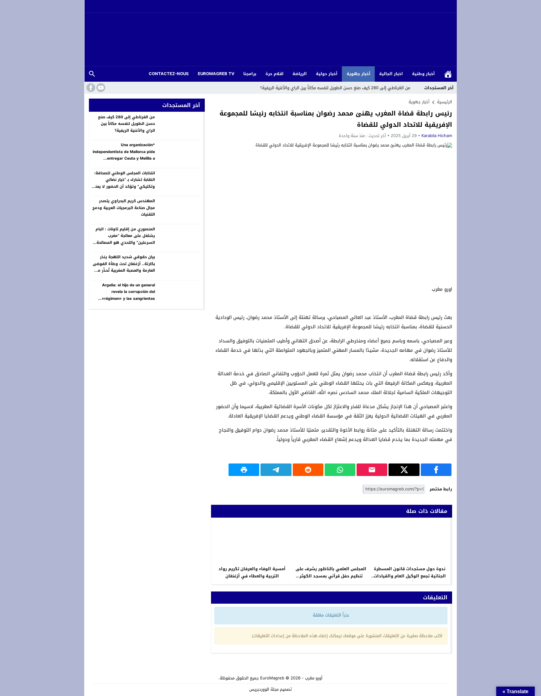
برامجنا (249, 74)
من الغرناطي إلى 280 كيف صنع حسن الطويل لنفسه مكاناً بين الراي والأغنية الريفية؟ (335, 88)
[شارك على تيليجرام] (276, 469)
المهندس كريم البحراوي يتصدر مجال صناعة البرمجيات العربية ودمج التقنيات (123, 207)
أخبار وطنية (423, 74)
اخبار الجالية (391, 74)
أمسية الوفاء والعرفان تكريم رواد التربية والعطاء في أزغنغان (252, 572)
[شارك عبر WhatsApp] (340, 469)
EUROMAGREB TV (216, 74)
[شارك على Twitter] (404, 469)
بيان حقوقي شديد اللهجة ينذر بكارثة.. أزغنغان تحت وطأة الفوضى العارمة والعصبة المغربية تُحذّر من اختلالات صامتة (124, 267)
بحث (92, 74)
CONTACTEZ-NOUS (169, 74)
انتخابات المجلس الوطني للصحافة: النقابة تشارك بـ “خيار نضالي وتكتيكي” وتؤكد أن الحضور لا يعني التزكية (123, 183)
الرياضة (299, 74)
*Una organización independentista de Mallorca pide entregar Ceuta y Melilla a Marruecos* (124, 155)
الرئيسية (448, 74)
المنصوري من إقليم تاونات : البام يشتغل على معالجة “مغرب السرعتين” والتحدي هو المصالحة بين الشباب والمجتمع (125, 239)
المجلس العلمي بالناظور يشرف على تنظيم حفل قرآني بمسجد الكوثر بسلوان (331, 576)
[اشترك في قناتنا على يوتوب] (100, 87)
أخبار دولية (326, 74)
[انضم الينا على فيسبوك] (90, 87)
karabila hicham (436, 136)
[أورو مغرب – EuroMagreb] (270, 40)
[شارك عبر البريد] (372, 469)
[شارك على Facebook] (436, 469)
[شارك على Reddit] (308, 469)
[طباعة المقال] (244, 469)
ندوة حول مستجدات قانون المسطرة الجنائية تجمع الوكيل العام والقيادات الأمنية (410, 576)
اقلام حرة (274, 74)
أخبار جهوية (358, 74)
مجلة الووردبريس (264, 689)
